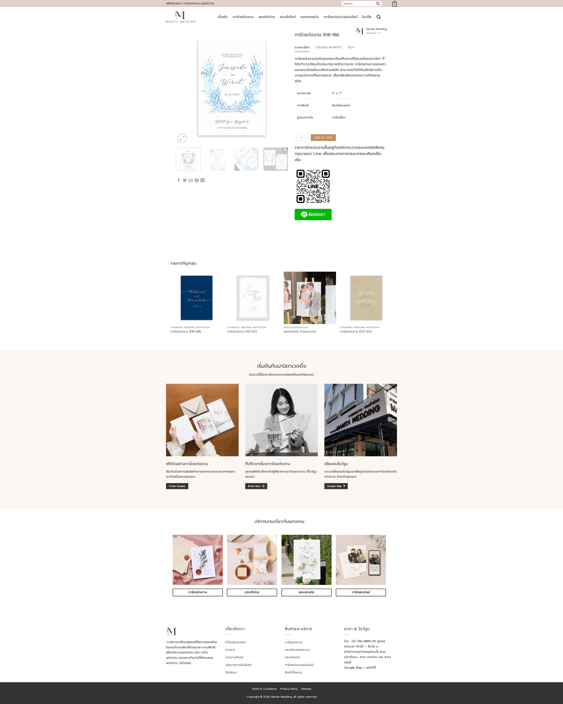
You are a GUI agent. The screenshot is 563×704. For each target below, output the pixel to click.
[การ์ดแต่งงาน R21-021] (253, 298)
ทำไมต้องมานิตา (235, 642)
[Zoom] (182, 138)
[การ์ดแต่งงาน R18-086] (196, 298)
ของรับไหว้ (288, 17)
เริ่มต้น (223, 17)
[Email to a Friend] (191, 180)
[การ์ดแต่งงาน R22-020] (366, 298)
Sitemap (306, 689)
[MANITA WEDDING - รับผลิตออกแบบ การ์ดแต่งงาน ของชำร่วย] (180, 17)
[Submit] (378, 3)
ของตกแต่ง (310, 17)
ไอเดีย (367, 17)
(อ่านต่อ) (185, 662)
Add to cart (323, 138)
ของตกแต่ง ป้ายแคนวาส (300, 332)
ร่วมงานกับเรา (234, 657)
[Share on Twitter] (185, 180)
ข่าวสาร (230, 650)
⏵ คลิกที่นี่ (369, 667)
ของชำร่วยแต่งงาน (297, 650)
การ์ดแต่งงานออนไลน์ (340, 17)
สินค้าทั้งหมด (293, 672)
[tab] (302, 47)
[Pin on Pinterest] (197, 180)
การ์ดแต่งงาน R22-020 (356, 332)
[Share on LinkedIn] (203, 180)
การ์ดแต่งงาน (243, 17)
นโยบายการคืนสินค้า (238, 665)
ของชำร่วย (267, 17)
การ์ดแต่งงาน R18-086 (185, 332)
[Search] (379, 17)
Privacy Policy (289, 689)
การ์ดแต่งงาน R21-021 (242, 332)
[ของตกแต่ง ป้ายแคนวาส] (310, 298)
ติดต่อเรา (231, 672)
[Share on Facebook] (179, 180)
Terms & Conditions (264, 689)
